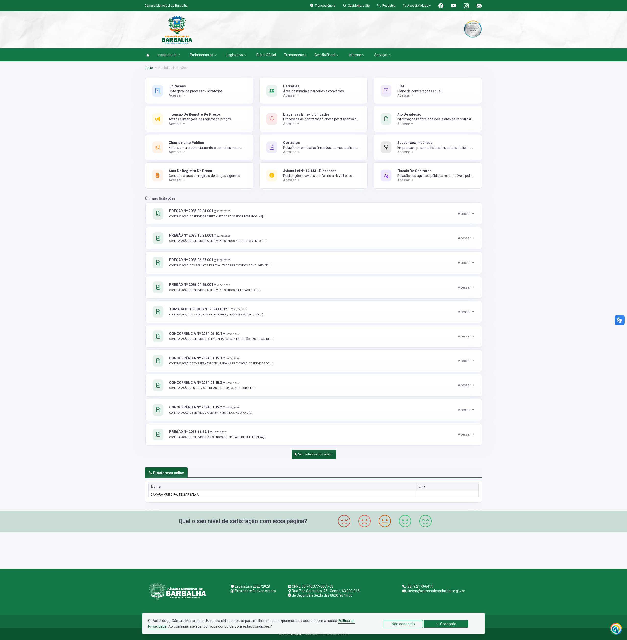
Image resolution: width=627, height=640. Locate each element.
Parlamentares (201, 55)
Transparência (295, 55)
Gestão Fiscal (325, 55)
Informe (355, 55)
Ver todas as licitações (315, 454)
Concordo (447, 624)
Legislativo (235, 55)
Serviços (381, 55)
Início (149, 68)
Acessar (175, 95)
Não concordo (403, 624)
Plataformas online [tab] (168, 473)
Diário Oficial (266, 55)
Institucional (167, 55)
